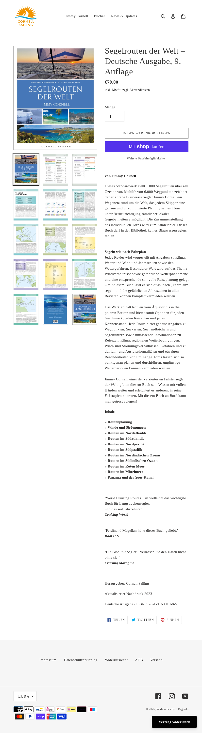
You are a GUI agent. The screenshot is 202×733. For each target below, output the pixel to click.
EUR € (23, 696)
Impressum (47, 660)
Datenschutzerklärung (81, 660)
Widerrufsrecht (116, 660)
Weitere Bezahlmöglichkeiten (147, 158)
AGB (139, 660)
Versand (156, 660)
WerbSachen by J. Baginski (172, 709)
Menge (110, 107)
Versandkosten (140, 90)
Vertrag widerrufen (174, 722)
